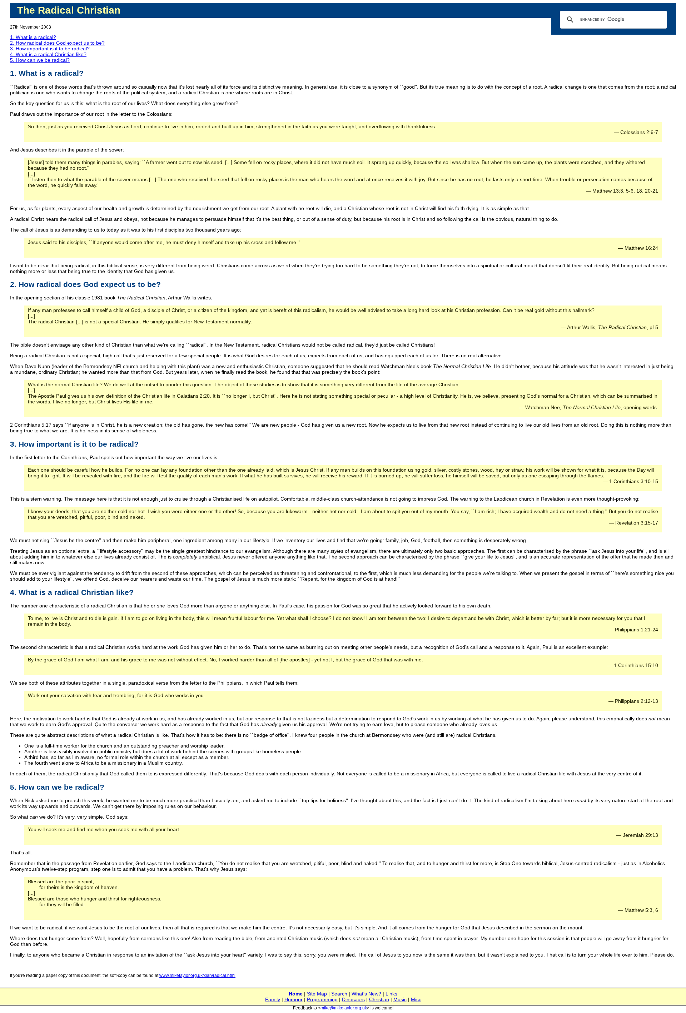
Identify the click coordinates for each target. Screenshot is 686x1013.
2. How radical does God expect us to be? (57, 43)
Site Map (317, 994)
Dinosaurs (353, 999)
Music (400, 999)
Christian (379, 999)
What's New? (366, 994)
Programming (322, 999)
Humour (293, 999)
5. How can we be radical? (40, 60)
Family (272, 999)
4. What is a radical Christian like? (48, 54)
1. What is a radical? (33, 37)
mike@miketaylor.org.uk (343, 1007)
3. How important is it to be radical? (50, 48)
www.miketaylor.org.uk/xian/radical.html (197, 975)
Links (391, 994)
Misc (416, 999)
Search (339, 994)
